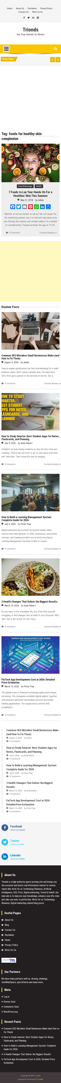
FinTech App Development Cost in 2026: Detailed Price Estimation (28, 681)
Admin (41, 200)
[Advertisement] (30, 99)
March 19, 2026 (11, 605)
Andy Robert (26, 443)
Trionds (30, 30)
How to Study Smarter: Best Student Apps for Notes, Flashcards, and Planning (30, 438)
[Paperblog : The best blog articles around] (8, 961)
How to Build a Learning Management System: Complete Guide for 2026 (26, 519)
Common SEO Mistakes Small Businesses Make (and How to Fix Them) (30, 357)
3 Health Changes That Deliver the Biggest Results (29, 601)
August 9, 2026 (11, 362)
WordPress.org (11, 1011)
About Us (20, 8)
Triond (40, 1079)
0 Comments (14, 233)
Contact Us (24, 12)
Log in (6, 996)
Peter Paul (26, 524)
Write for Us (37, 12)
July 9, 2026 (10, 443)
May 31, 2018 (26, 200)
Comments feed (11, 1006)
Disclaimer (32, 8)
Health (39, 186)
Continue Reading (47, 233)
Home (9, 8)
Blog (7, 925)
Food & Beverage (25, 186)
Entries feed (9, 1001)
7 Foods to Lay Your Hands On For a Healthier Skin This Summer (30, 194)
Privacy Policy (46, 8)
